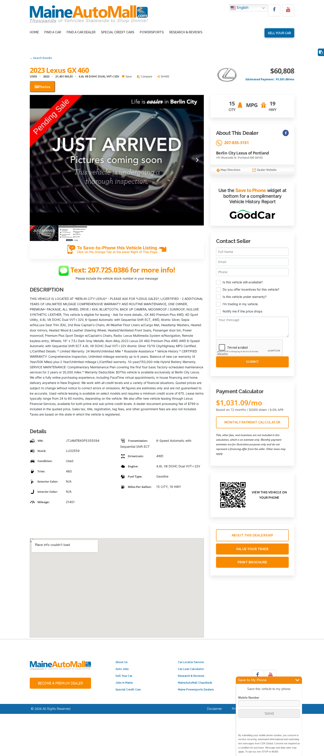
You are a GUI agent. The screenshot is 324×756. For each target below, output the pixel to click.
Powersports (152, 32)
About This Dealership (252, 535)
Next (197, 160)
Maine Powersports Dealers (196, 689)
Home (34, 32)
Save (128, 76)
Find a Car (52, 32)
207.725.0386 (109, 270)
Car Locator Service (191, 662)
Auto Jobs (122, 669)
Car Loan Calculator (191, 669)
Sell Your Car (123, 675)
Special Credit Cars (117, 32)
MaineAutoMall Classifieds (195, 682)
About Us (121, 662)
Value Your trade (252, 549)
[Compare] (321, 52)
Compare (146, 76)
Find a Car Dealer (81, 32)
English (242, 8)
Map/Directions (230, 169)
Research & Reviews (185, 32)
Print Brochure (252, 562)
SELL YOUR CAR (279, 33)
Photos (44, 87)
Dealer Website (266, 169)
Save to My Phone (252, 680)
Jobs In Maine (124, 682)
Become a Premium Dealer (60, 683)
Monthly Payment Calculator (252, 422)
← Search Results (41, 58)
